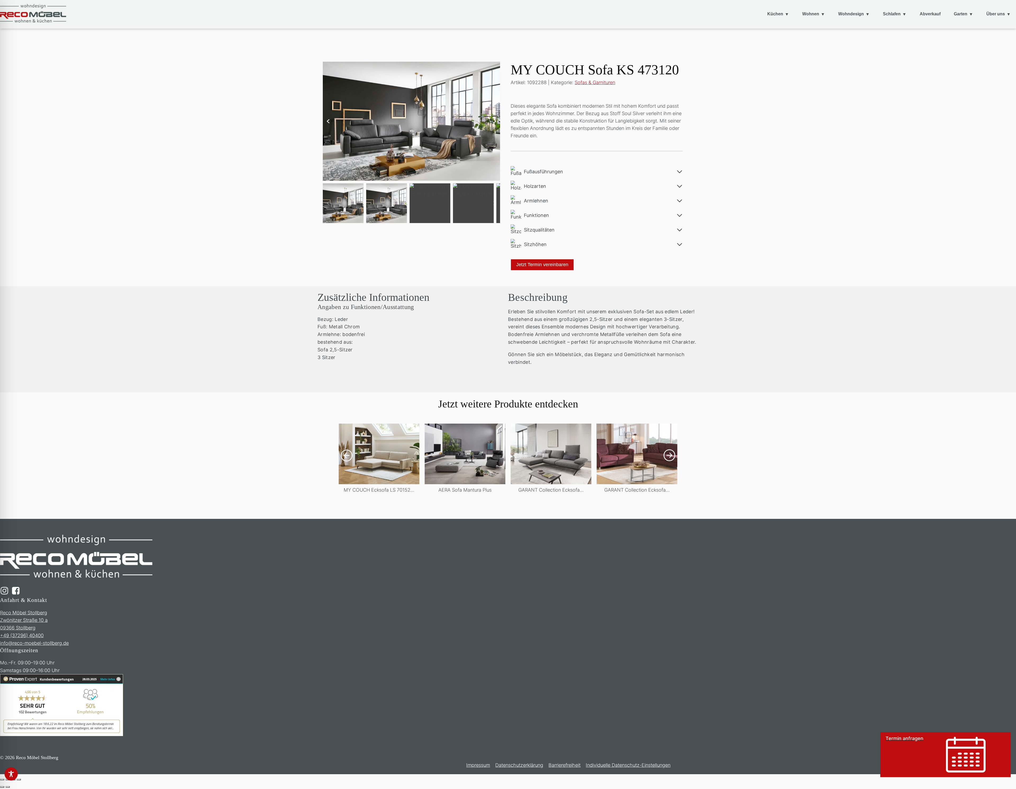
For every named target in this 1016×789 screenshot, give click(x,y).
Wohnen (810, 14)
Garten (960, 14)
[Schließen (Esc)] (19, 779)
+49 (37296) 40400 (22, 635)
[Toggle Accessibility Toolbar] (11, 774)
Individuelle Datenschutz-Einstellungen (628, 765)
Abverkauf (930, 14)
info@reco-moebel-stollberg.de (34, 643)
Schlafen (892, 14)
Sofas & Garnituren (595, 82)
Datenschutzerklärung (519, 765)
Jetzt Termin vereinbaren (542, 264)
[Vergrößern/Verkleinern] (2, 779)
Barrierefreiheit (564, 765)
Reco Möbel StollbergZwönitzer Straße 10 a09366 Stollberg (24, 620)
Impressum (478, 765)
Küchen (775, 14)
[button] (328, 121)
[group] (379, 462)
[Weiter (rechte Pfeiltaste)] (8, 787)
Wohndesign (851, 14)
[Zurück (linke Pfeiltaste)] (2, 787)
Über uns (995, 14)
